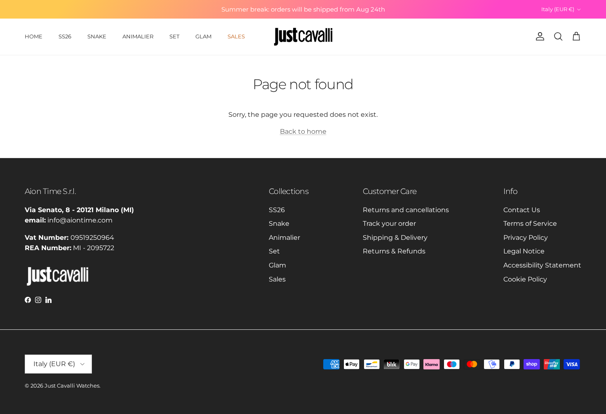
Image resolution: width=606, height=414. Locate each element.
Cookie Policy (525, 279)
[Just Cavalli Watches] (303, 37)
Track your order (389, 223)
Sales (277, 279)
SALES (236, 36)
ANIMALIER (137, 36)
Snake (279, 223)
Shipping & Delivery (395, 237)
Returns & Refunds (394, 251)
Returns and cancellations (406, 210)
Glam (277, 265)
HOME (33, 36)
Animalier (284, 237)
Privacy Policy (525, 237)
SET (174, 36)
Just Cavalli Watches (72, 385)
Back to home (303, 131)
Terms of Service (530, 223)
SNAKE (96, 36)
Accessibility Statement (542, 265)
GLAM (203, 36)
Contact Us (521, 210)
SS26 (65, 36)
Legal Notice (524, 251)
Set (274, 251)
